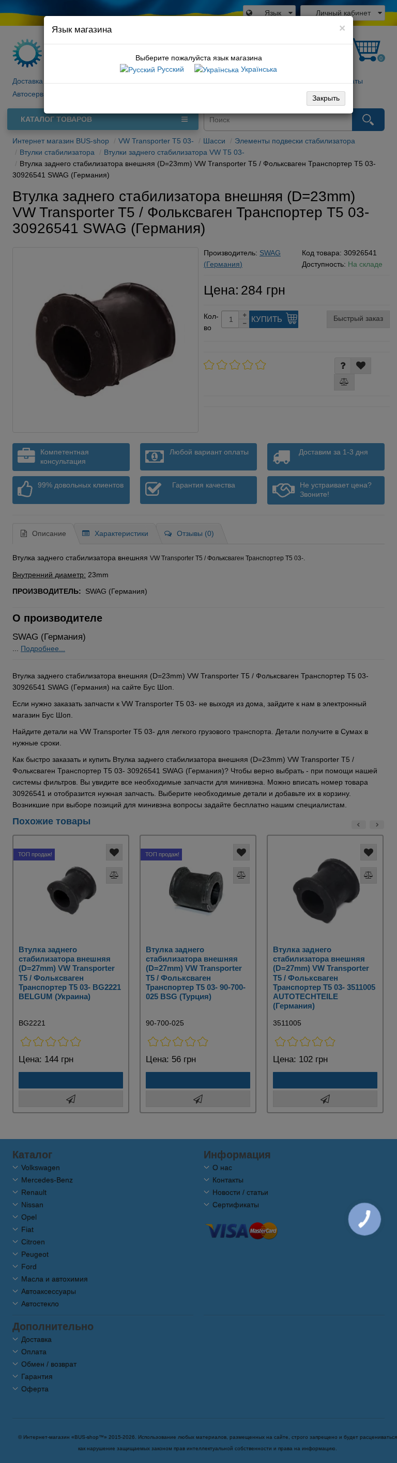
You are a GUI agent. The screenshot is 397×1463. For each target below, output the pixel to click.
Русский (169, 69)
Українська (258, 69)
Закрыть (326, 98)
